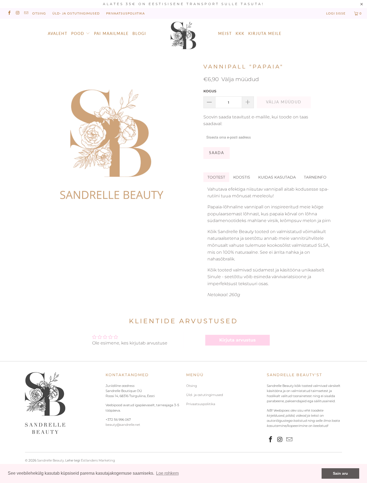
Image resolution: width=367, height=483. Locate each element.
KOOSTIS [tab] (241, 177)
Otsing (39, 13)
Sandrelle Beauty (50, 460)
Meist (225, 33)
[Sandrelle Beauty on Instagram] (17, 13)
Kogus (209, 91)
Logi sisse (336, 13)
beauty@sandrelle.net (123, 425)
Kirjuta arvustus (237, 340)
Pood (77, 33)
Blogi (139, 33)
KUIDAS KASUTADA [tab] (277, 177)
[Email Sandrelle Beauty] (26, 13)
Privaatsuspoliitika (125, 13)
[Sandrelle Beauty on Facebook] (9, 13)
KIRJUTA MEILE (265, 33)
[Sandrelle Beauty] (183, 36)
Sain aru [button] (340, 473)
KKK (240, 33)
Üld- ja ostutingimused (76, 13)
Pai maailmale (111, 33)
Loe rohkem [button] (167, 473)
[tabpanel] (270, 242)
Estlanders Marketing (98, 460)
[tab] (216, 177)
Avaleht (57, 33)
